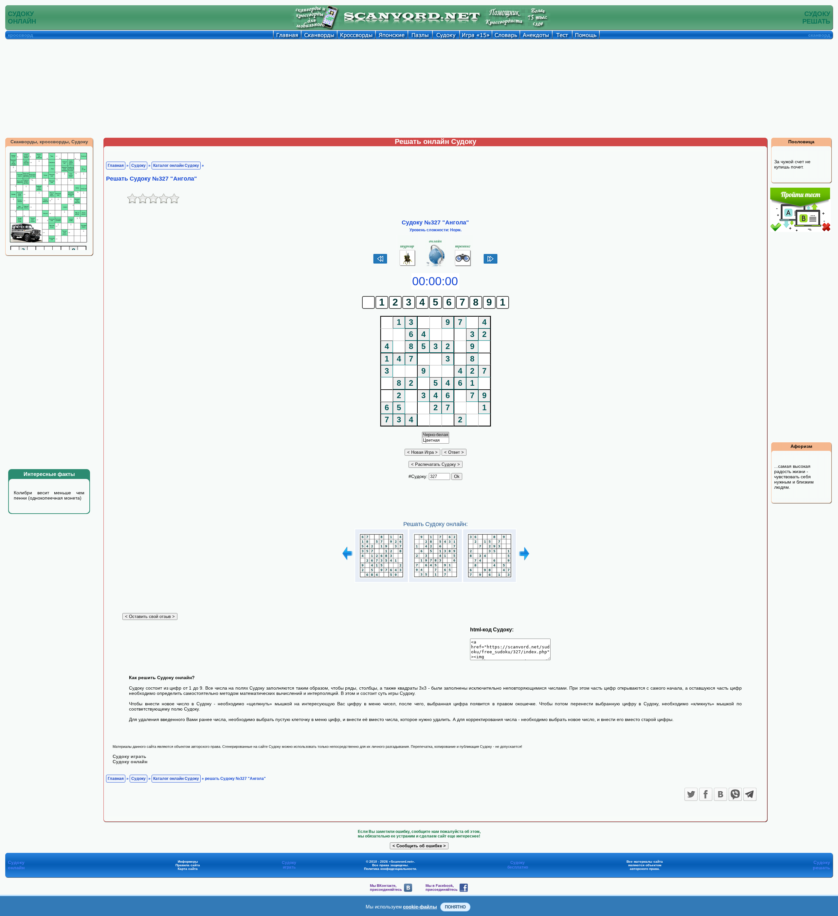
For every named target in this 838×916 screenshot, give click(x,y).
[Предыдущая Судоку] (380, 263)
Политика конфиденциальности (390, 869)
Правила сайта (187, 865)
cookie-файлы (420, 906)
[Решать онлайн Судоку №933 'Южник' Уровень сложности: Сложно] (489, 578)
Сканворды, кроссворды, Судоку (49, 141)
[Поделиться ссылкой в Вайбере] (735, 794)
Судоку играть (129, 756)
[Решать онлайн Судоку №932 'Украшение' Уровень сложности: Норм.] (435, 578)
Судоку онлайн (130, 761)
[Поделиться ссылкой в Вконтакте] (720, 794)
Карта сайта (188, 869)
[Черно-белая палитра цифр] (435, 435)
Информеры (188, 861)
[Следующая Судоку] (491, 263)
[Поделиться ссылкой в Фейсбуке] (705, 794)
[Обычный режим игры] (435, 266)
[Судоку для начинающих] (463, 266)
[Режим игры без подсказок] (407, 266)
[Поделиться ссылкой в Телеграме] (749, 794)
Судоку (138, 165)
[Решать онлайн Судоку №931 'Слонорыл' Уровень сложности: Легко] (381, 578)
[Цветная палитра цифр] (435, 440)
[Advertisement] (419, 88)
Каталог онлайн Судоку (176, 165)
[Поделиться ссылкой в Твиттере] (691, 794)
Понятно (455, 907)
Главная (116, 165)
